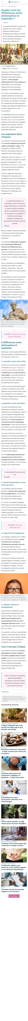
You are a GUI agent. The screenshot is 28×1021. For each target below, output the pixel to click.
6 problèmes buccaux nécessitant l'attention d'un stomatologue (11, 799)
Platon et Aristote (12, 119)
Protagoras (20, 294)
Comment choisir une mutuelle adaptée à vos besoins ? (12, 890)
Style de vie (4, 6)
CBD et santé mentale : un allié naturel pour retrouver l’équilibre (13, 822)
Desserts (3, 747)
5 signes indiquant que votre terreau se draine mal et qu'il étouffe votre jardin (12, 727)
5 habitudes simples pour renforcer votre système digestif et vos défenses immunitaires (13, 867)
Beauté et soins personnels (9, 841)
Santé (3, 771)
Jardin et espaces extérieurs (9, 723)
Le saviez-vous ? (12, 6)
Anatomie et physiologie (8, 863)
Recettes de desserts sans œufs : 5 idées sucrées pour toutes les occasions (13, 751)
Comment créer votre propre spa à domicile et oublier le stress (13, 844)
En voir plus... (14, 896)
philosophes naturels (16, 164)
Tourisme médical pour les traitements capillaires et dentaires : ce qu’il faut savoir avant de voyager (12, 775)
